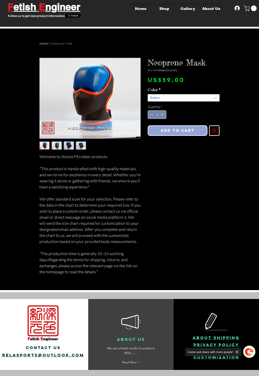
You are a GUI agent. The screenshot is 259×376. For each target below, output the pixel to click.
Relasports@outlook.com (43, 355)
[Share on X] (150, 147)
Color (154, 89)
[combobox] (184, 97)
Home (43, 43)
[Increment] (163, 114)
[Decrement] (151, 114)
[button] (251, 8)
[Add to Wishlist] (214, 130)
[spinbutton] (157, 114)
